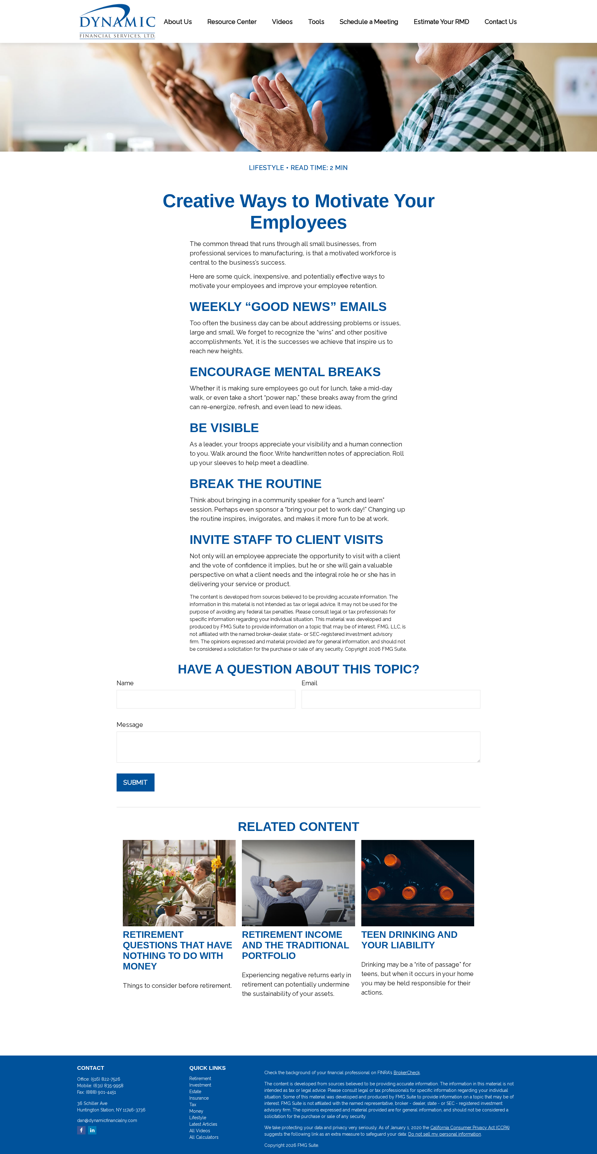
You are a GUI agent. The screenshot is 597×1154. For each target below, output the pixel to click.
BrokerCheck (407, 1072)
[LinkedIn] (92, 1130)
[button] (178, 21)
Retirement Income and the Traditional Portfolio (295, 945)
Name (125, 683)
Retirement (200, 1078)
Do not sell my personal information (444, 1134)
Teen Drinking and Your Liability (409, 939)
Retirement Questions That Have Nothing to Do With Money (177, 950)
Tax (192, 1104)
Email (309, 683)
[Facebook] (81, 1130)
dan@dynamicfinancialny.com (107, 1120)
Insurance (199, 1098)
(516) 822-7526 (105, 1079)
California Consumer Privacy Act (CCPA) (470, 1127)
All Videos (199, 1130)
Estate (195, 1091)
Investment (200, 1085)
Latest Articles (203, 1124)
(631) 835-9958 (108, 1085)
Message (130, 724)
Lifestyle (197, 1117)
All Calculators (204, 1137)
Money (196, 1111)
